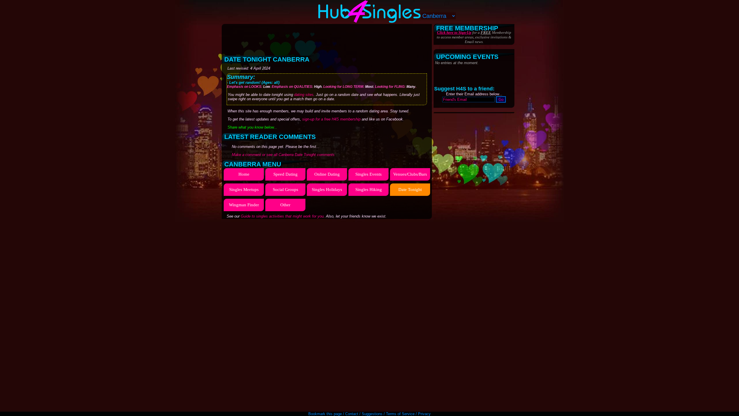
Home (243, 174)
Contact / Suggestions (363, 414)
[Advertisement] (327, 38)
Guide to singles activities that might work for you (282, 216)
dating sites (303, 94)
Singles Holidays (327, 189)
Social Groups (285, 189)
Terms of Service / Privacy (408, 414)
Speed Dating (285, 174)
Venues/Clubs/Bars (410, 174)
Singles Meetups (244, 189)
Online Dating (327, 174)
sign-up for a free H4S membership (331, 119)
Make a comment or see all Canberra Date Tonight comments (283, 155)
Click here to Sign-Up (454, 32)
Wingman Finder (244, 205)
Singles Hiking (368, 189)
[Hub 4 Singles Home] (369, 22)
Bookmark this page (325, 414)
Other (285, 205)
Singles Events (368, 174)
